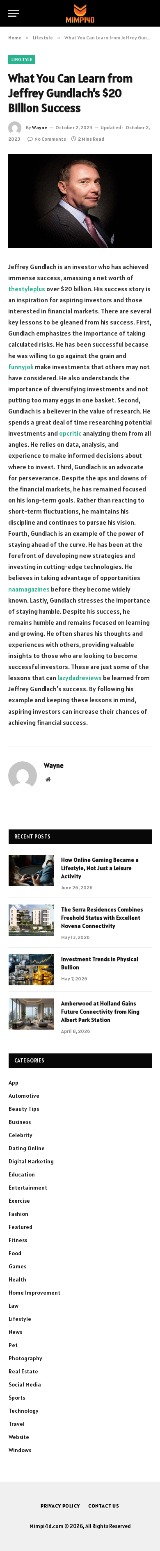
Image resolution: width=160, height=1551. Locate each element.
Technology (24, 1410)
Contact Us (103, 1506)
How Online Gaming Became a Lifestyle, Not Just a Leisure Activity (100, 868)
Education (22, 1174)
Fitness (18, 1240)
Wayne (39, 127)
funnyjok (21, 367)
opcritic (70, 433)
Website (19, 1437)
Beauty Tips (24, 1108)
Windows (20, 1450)
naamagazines (29, 589)
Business (20, 1122)
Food (15, 1253)
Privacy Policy (60, 1506)
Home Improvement (34, 1292)
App (13, 1082)
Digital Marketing (31, 1161)
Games (17, 1266)
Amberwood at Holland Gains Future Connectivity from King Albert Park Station (100, 1011)
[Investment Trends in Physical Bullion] (31, 969)
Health (17, 1279)
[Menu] (13, 13)
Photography (25, 1358)
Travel (17, 1424)
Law (13, 1305)
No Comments (50, 139)
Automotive (24, 1095)
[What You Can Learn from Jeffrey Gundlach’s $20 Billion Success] (80, 201)
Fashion (18, 1214)
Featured (20, 1227)
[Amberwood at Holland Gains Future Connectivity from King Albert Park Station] (31, 1014)
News (15, 1332)
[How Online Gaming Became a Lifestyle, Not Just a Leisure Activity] (31, 870)
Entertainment (28, 1187)
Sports (17, 1397)
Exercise (19, 1200)
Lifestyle (21, 59)
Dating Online (27, 1148)
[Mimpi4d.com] (80, 13)
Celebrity (20, 1135)
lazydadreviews (79, 678)
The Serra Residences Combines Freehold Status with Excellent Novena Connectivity (102, 918)
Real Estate (23, 1371)
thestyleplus (26, 289)
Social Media (25, 1384)
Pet (13, 1345)
